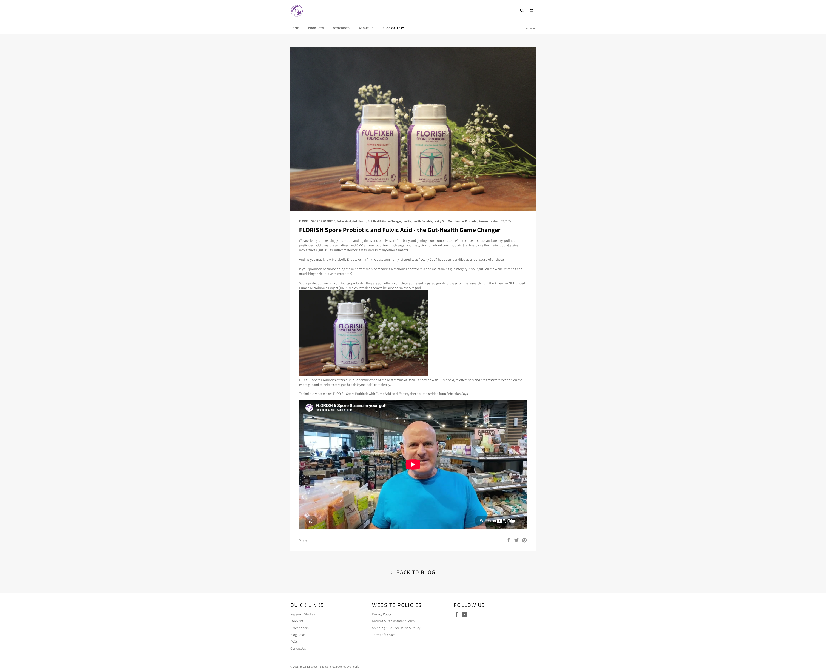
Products (316, 28)
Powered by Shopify (347, 666)
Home (294, 28)
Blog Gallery (393, 28)
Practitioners (299, 628)
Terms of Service (383, 635)
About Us (366, 28)
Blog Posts (297, 635)
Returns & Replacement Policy (393, 621)
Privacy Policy (381, 614)
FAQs (294, 641)
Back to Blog (415, 572)
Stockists (341, 28)
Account (531, 28)
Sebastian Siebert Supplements (317, 666)
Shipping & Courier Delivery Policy (396, 628)
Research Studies (302, 614)
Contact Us (298, 648)
